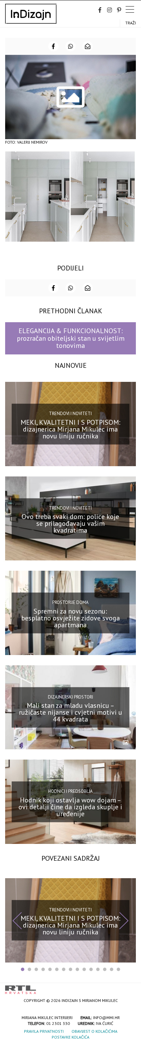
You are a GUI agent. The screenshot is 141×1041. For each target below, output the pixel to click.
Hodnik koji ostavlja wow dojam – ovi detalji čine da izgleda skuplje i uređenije (70, 807)
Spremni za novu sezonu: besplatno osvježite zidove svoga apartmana (70, 617)
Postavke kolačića (70, 1037)
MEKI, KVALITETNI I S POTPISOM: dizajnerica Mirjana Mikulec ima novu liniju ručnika (70, 428)
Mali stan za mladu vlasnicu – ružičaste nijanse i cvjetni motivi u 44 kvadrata (70, 712)
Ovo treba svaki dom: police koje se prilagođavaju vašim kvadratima (70, 523)
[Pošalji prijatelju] (87, 46)
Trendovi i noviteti (70, 413)
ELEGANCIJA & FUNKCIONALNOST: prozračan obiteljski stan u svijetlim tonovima (71, 338)
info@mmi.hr (106, 1017)
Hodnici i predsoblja (70, 791)
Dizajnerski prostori (70, 697)
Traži (130, 22)
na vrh (129, 987)
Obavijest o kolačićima (94, 1031)
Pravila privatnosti (44, 1031)
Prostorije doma (70, 602)
